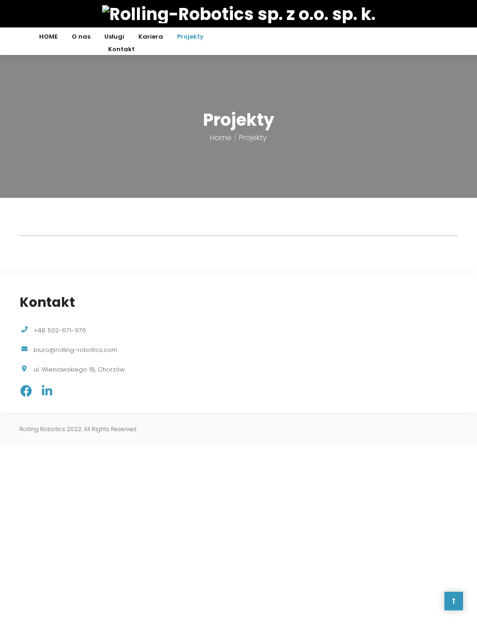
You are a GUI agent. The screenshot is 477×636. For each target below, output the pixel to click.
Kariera (150, 36)
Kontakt (121, 49)
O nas (81, 36)
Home (221, 137)
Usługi (114, 36)
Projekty (190, 36)
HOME (48, 36)
